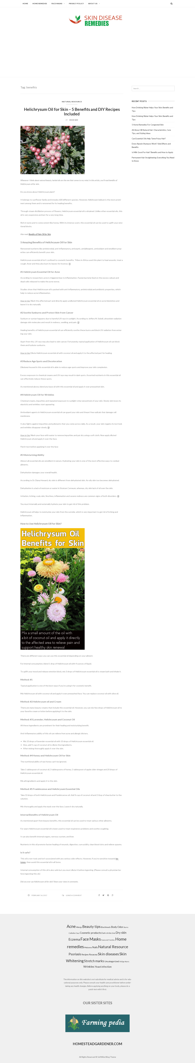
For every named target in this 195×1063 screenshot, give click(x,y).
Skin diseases (108, 954)
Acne (71, 926)
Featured (104, 940)
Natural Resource (72, 102)
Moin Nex (73, 120)
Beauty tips (91, 926)
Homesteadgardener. (93, 1044)
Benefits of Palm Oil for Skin (40, 234)
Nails (95, 947)
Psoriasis (75, 954)
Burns (126, 927)
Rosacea (93, 954)
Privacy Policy (76, 3)
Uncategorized (111, 961)
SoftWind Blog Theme (107, 1057)
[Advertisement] (97, 49)
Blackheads (106, 927)
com (118, 1044)
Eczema (74, 939)
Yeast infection (103, 966)
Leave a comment (74, 895)
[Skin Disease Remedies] (97, 20)
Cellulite (72, 933)
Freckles (111, 940)
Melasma (88, 947)
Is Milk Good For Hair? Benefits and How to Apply (152, 152)
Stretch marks (94, 961)
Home (25, 3)
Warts (127, 961)
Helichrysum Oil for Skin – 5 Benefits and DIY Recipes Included (72, 111)
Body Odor (117, 926)
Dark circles (106, 933)
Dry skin (121, 932)
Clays (77, 933)
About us (93, 3)
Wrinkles (88, 966)
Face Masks (57, 3)
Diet (113, 933)
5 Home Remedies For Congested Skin (148, 125)
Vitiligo (121, 961)
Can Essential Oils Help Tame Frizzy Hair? (149, 138)
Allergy (79, 927)
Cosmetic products (90, 932)
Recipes (85, 954)
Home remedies (40, 3)
